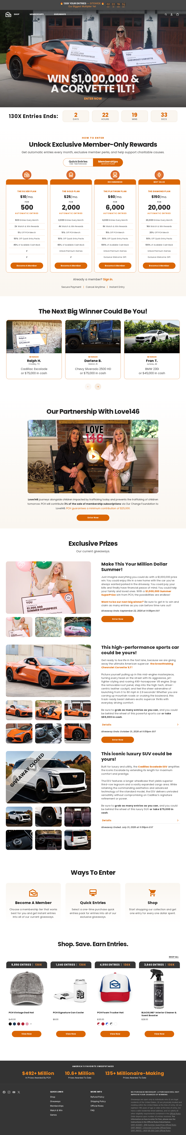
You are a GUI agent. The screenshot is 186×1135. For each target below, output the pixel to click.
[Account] (172, 14)
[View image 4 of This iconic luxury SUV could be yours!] (19, 840)
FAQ (92, 1110)
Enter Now (93, 517)
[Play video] (93, 456)
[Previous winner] (88, 386)
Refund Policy (97, 1097)
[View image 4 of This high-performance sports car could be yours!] (19, 733)
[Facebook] (4, 1092)
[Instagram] (9, 1092)
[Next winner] (98, 386)
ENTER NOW (93, 98)
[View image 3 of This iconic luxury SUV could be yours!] (77, 817)
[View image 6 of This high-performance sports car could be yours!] (77, 733)
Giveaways (55, 1101)
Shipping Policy (98, 1101)
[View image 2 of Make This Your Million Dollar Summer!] (48, 627)
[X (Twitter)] (18, 1092)
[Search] (166, 14)
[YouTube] (14, 1092)
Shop (52, 1097)
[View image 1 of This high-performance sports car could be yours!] (19, 710)
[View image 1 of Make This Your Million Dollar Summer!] (19, 627)
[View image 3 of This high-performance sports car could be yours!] (77, 710)
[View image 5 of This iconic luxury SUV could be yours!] (48, 840)
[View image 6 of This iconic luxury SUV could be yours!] (77, 840)
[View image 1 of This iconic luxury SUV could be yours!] (19, 817)
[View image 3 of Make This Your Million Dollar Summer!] (77, 627)
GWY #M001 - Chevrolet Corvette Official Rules (151, 1128)
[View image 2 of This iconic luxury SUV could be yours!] (48, 817)
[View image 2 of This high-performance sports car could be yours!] (48, 710)
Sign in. (108, 279)
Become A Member (27, 265)
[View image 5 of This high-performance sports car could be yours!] (48, 733)
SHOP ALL (174, 957)
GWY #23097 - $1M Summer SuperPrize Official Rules (153, 1125)
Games (53, 1115)
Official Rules (97, 1106)
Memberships (56, 1106)
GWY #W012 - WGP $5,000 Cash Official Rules (150, 1130)
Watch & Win (56, 1110)
